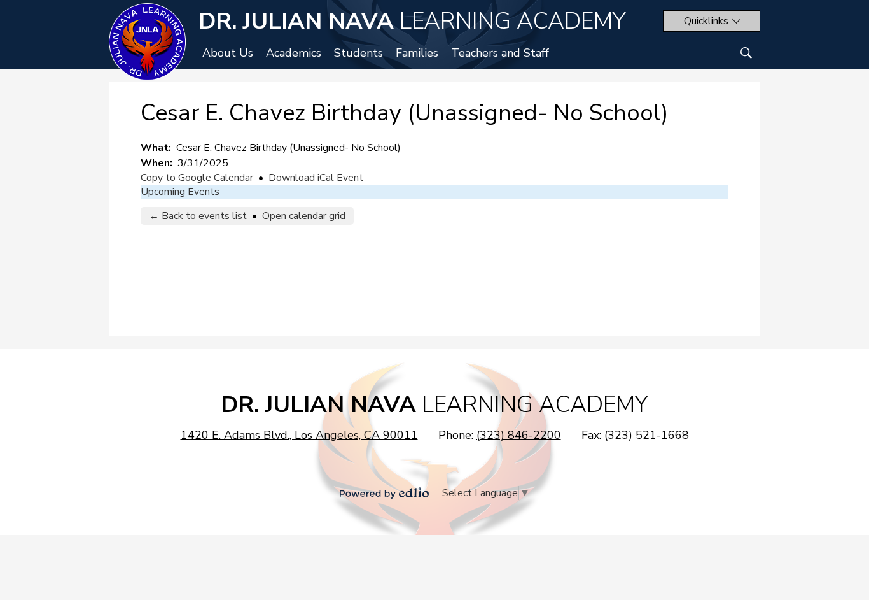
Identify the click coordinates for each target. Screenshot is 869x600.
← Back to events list (198, 216)
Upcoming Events (180, 192)
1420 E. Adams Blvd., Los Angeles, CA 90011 (299, 435)
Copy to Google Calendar (197, 178)
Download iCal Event (315, 178)
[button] (711, 21)
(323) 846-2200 (518, 435)
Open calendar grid (303, 216)
